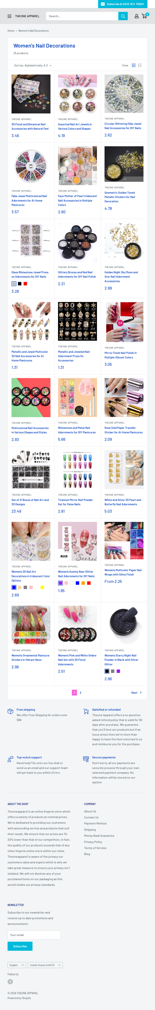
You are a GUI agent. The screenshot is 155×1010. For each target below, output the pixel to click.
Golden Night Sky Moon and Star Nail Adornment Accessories (121, 276)
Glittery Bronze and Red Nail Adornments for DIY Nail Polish (77, 274)
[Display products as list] (140, 65)
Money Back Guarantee (99, 835)
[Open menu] (9, 16)
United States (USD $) (42, 965)
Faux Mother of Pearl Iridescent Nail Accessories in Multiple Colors (77, 200)
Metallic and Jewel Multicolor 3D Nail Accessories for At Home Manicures (30, 356)
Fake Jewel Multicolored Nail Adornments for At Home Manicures (29, 200)
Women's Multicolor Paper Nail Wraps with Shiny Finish (123, 572)
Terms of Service (95, 848)
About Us (90, 811)
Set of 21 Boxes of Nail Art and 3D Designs (30, 502)
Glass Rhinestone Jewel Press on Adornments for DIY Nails (30, 274)
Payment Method (95, 823)
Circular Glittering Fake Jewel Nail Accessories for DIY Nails (123, 126)
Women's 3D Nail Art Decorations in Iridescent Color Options (31, 576)
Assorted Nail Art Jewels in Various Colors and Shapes (75, 126)
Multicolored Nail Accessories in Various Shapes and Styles (30, 430)
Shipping (90, 829)
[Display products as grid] (133, 65)
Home (11, 30)
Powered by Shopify (19, 998)
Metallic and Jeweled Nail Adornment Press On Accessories (74, 356)
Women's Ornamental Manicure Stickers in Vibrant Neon (30, 657)
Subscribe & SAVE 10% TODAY (125, 4)
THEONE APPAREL (22, 119)
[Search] (123, 16)
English (14, 965)
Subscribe (20, 946)
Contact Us (91, 817)
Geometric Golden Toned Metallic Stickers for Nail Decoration (120, 197)
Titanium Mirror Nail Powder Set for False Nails (75, 502)
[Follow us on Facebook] (10, 981)
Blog (87, 854)
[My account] (137, 16)
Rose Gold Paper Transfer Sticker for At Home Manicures (124, 430)
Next (134, 692)
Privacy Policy (93, 842)
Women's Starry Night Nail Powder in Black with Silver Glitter (121, 660)
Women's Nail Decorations (33, 30)
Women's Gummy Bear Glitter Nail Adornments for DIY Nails (76, 574)
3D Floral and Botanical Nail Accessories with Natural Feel (30, 126)
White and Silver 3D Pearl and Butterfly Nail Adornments (123, 502)
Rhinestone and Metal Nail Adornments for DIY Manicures (77, 430)
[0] (144, 16)
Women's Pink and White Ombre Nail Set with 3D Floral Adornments (77, 660)
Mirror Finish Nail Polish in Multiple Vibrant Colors (121, 355)
